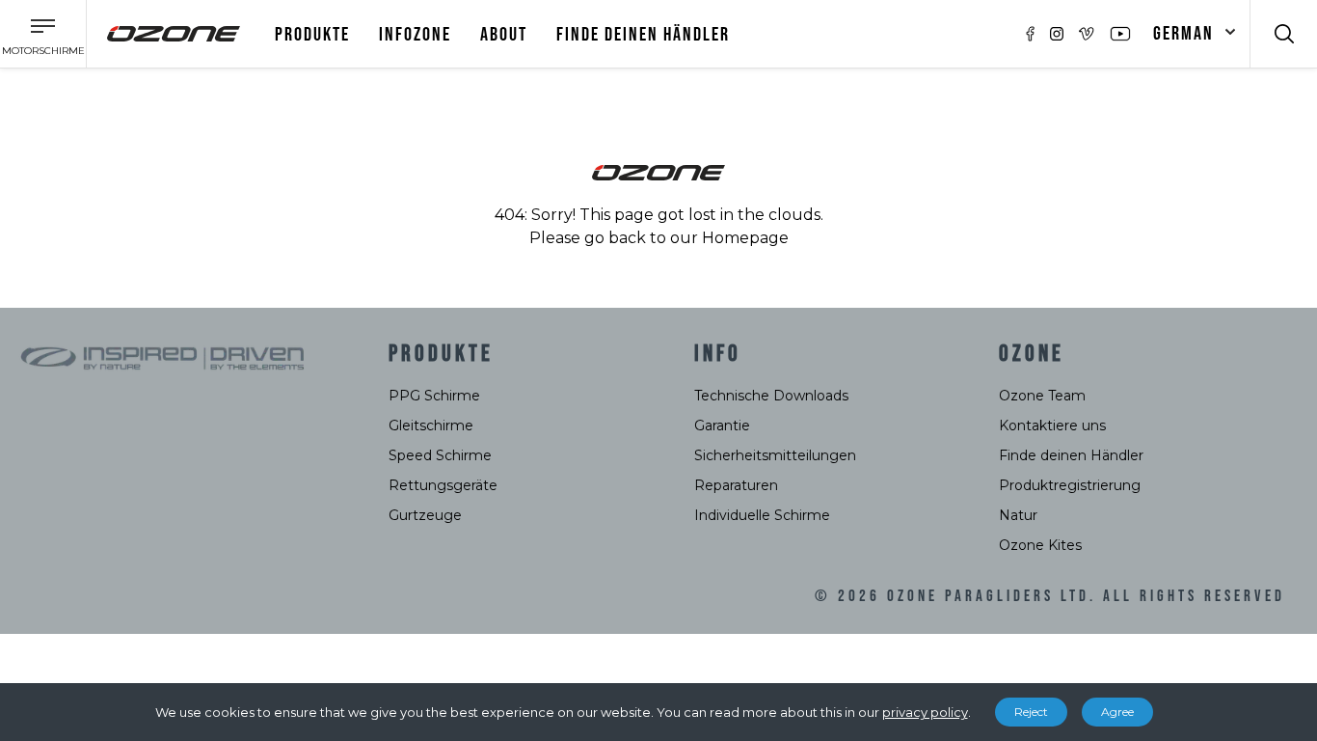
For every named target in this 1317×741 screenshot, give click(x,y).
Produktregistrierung (1070, 485)
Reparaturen (736, 485)
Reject (1031, 711)
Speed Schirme (440, 455)
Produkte (312, 34)
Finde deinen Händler (643, 34)
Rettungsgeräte (443, 485)
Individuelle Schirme (762, 515)
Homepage (745, 238)
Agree (1117, 711)
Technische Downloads (771, 395)
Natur (1018, 515)
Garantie (722, 425)
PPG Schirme (434, 395)
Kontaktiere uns (1052, 425)
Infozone (415, 34)
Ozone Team (1042, 395)
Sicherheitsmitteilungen (775, 455)
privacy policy (925, 712)
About (503, 34)
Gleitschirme (431, 425)
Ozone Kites (1040, 545)
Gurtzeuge (425, 515)
